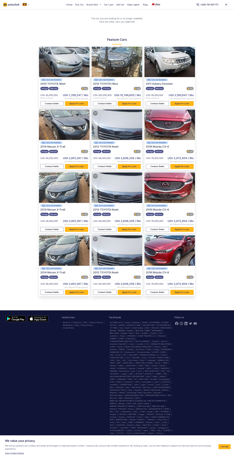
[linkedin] (186, 323)
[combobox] (26, 4)
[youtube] (195, 323)
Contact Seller (52, 103)
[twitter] (190, 323)
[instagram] (181, 323)
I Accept (224, 446)
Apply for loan (76, 103)
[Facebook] (176, 323)
